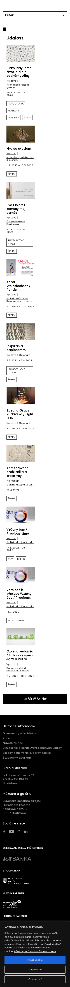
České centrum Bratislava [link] (15, 222)
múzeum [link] (13, 110)
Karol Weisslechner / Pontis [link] (18, 286)
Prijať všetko (35, 959)
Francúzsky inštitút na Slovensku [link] (20, 158)
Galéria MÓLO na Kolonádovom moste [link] (19, 299)
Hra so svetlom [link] (18, 149)
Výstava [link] (11, 81)
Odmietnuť (35, 979)
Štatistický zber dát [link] (17, 757)
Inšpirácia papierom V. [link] (16, 348)
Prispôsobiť (35, 969)
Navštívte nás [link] (13, 743)
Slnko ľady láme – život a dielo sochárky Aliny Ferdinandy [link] (20, 74)
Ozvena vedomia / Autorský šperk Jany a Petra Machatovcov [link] (19, 657)
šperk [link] (27, 117)
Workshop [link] (12, 481)
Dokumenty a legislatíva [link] (20, 733)
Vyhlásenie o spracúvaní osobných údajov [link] (32, 747)
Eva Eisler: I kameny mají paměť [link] (16, 209)
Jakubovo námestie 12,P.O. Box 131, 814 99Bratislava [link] (19, 779)
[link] (20, 53)
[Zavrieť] (67, 923)
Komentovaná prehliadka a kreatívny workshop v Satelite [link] (17, 475)
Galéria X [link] (24, 355)
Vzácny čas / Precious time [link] (17, 531)
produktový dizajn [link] (16, 242)
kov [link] (10, 558)
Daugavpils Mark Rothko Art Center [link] (17, 669)
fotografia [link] (16, 103)
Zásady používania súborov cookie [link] (35, 951)
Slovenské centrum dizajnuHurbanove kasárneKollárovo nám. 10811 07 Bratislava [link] (22, 806)
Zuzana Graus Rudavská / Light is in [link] (20, 414)
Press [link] (6, 738)
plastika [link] (13, 117)
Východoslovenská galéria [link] (17, 86)
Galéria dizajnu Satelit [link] (20, 484)
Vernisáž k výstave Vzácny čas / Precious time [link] (18, 596)
